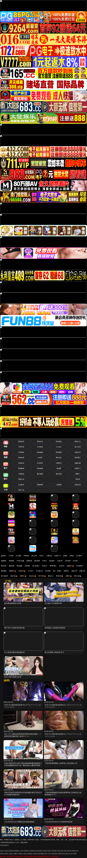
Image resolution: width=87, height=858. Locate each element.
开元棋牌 (18, 556)
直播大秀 (82, 571)
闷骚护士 (78, 468)
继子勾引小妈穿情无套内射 (14, 628)
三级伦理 (21, 447)
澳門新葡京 (53, 566)
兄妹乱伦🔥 (32, 576)
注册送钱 (49, 556)
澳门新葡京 (35, 566)
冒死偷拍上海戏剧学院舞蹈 (55, 628)
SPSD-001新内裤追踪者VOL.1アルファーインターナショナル (63, 735)
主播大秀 (60, 561)
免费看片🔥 (70, 566)
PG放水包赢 (20, 561)
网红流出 (59, 458)
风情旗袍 (21, 468)
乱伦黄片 (75, 561)
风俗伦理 (78, 485)
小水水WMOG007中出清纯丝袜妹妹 (58, 822)
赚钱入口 (51, 576)
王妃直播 (67, 561)
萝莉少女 (78, 441)
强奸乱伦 (40, 441)
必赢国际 (3, 561)
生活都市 (21, 485)
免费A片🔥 (23, 576)
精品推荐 (21, 441)
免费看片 (66, 571)
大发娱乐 (44, 566)
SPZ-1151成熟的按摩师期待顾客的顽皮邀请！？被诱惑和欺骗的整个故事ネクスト (22, 735)
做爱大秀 (74, 571)
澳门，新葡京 (57, 571)
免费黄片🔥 (12, 571)
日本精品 (40, 447)
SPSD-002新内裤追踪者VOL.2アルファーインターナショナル (63, 706)
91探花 (40, 458)
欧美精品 (59, 441)
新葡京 (72, 556)
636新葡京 (79, 566)
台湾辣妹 (21, 452)
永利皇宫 (61, 566)
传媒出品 (21, 479)
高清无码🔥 (59, 576)
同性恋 (77, 479)
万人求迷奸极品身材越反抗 (14, 652)
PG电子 (41, 556)
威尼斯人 (3, 556)
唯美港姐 (59, 452)
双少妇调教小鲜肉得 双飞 (54, 652)
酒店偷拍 (52, 561)
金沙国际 (48, 571)
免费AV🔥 (69, 576)
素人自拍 (78, 447)
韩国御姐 (40, 452)
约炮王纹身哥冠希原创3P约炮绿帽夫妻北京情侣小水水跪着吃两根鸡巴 (23, 793)
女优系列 (40, 463)
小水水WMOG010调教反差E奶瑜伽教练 (19, 822)
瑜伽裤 (59, 468)
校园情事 (40, 485)
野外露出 (78, 458)
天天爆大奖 (39, 571)
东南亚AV (78, 452)
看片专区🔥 (42, 576)
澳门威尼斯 (4, 576)
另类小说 (21, 490)
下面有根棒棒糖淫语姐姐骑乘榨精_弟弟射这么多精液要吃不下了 (63, 793)
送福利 (65, 556)
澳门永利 (34, 556)
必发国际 (27, 566)
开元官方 (31, 571)
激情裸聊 (3, 571)
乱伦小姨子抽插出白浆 (12, 677)
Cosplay (59, 447)
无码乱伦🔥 (22, 571)
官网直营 (26, 556)
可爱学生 (59, 463)
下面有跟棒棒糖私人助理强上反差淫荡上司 (61, 763)
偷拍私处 (3, 566)
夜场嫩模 (19, 566)
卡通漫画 (21, 474)
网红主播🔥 (77, 576)
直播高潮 (29, 561)
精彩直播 (37, 561)
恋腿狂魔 (78, 463)
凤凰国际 (11, 561)
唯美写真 (59, 474)
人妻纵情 (59, 485)
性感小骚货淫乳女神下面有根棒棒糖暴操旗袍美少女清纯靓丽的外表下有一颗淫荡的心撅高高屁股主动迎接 (23, 765)
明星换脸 (40, 468)
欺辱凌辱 (21, 458)
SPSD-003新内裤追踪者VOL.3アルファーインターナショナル (22, 706)
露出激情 (40, 474)
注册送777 (57, 556)
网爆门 (77, 474)
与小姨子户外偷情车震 (53, 603)
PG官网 (11, 556)
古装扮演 (21, 463)
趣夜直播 (11, 566)
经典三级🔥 (13, 576)
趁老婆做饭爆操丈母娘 (12, 603)
